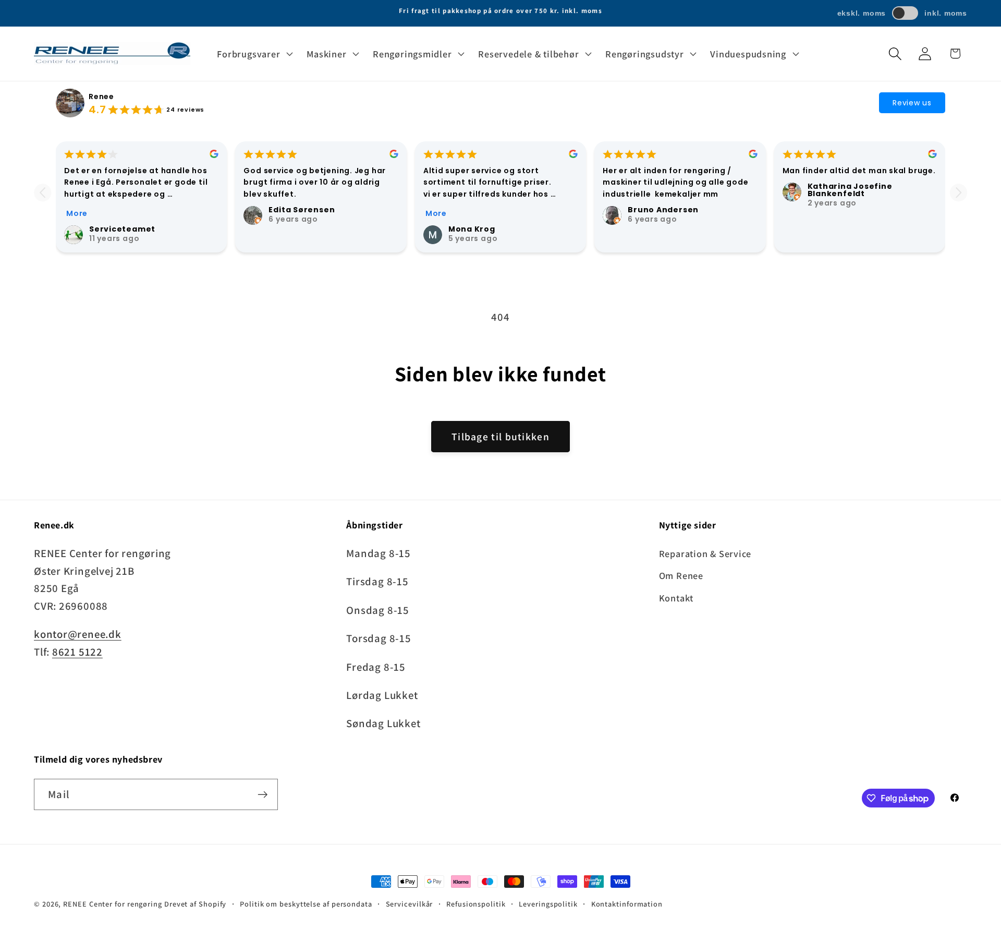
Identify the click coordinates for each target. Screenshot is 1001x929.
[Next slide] (958, 192)
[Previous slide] (42, 192)
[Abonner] (262, 795)
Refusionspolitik (476, 904)
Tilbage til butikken (500, 436)
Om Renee (681, 576)
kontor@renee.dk (77, 635)
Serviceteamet (122, 229)
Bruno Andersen (663, 209)
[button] (254, 54)
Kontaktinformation (627, 904)
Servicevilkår (409, 904)
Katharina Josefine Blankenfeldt (850, 190)
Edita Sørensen (301, 209)
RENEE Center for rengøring (112, 904)
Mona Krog (471, 229)
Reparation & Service (705, 554)
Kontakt (676, 598)
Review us (912, 103)
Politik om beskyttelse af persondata (306, 904)
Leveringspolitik (548, 904)
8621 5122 (77, 652)
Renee (101, 96)
